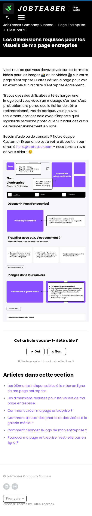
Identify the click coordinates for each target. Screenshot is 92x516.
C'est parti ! (17, 30)
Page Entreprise (71, 24)
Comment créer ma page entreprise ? (40, 410)
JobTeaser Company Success (28, 24)
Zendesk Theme (15, 504)
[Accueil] (41, 8)
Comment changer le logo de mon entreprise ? (47, 430)
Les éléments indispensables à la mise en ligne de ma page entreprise (46, 388)
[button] (35, 351)
